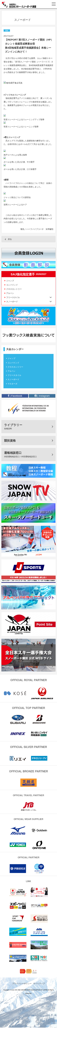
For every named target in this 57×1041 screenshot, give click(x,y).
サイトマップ (39, 983)
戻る (10, 239)
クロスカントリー (14, 289)
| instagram (43, 395)
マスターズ (12, 384)
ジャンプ (10, 281)
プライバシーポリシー (22, 983)
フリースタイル (14, 375)
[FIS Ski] (28, 408)
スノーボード (13, 379)
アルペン (10, 293)
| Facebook (15, 395)
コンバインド (12, 285)
